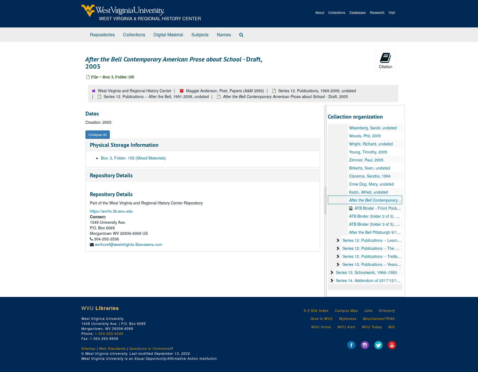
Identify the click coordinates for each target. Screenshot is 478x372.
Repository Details (111, 175)
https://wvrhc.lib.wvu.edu (111, 211)
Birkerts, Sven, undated (369, 168)
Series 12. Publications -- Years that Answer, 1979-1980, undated (399, 264)
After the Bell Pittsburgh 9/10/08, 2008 (382, 232)
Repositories (102, 34)
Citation (385, 66)
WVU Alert (346, 326)
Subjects (200, 34)
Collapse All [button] (98, 134)
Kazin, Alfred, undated (368, 192)
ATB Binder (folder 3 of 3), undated (379, 224)
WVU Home (321, 326)
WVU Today (372, 326)
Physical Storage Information (124, 144)
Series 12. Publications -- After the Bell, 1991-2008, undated (156, 96)
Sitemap (88, 348)
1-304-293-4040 (109, 333)
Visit (392, 12)
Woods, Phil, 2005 (365, 135)
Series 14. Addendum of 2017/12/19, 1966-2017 (378, 280)
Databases (357, 12)
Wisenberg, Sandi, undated (373, 127)
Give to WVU (322, 318)
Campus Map (346, 310)
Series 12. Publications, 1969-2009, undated (317, 90)
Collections (336, 12)
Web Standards (112, 348)
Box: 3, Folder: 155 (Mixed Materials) (133, 158)
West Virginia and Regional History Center (135, 90)
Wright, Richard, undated (371, 144)
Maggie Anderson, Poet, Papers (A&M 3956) (225, 90)
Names (224, 34)
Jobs (368, 310)
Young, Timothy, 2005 (368, 152)
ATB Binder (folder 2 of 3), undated (379, 216)
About (319, 12)
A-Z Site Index (316, 310)
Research (377, 12)
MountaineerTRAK (379, 318)
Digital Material (168, 34)
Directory (387, 310)
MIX (391, 326)
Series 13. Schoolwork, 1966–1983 (366, 272)
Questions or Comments (150, 348)
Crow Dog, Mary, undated (371, 184)
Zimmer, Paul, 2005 (366, 160)
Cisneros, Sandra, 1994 (370, 176)
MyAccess (348, 318)
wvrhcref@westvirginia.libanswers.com (128, 244)
